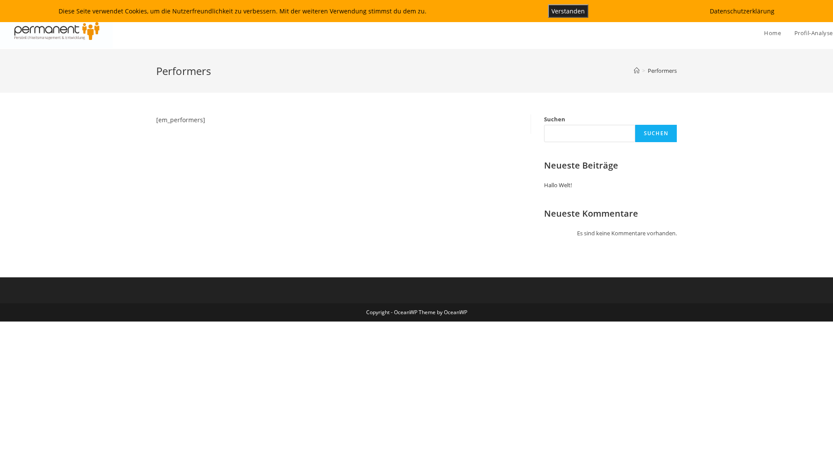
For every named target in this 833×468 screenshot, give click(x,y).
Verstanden (568, 11)
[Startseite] (637, 71)
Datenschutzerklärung (742, 11)
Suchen (554, 119)
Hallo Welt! (558, 185)
